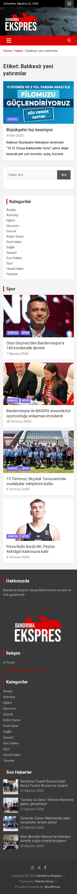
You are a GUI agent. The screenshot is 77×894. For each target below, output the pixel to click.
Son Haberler (19, 772)
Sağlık (10, 247)
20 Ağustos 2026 (31, 827)
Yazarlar (12, 274)
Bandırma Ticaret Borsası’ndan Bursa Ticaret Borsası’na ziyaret (44, 783)
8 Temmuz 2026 (17, 489)
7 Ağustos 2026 (17, 353)
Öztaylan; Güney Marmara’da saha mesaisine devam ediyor (45, 820)
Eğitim (10, 220)
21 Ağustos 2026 (31, 790)
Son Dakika (14, 258)
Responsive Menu (69, 3)
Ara (63, 175)
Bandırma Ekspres (49, 876)
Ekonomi (12, 226)
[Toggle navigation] (9, 40)
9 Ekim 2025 (14, 135)
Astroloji (12, 215)
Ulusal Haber (15, 269)
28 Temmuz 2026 (18, 421)
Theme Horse (44, 881)
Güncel (12, 119)
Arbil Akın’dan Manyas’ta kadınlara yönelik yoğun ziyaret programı (45, 839)
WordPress (52, 887)
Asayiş (11, 210)
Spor (9, 263)
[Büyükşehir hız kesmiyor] (38, 102)
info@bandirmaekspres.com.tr (24, 670)
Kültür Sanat (15, 236)
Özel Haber (14, 242)
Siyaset (11, 253)
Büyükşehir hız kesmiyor (29, 129)
